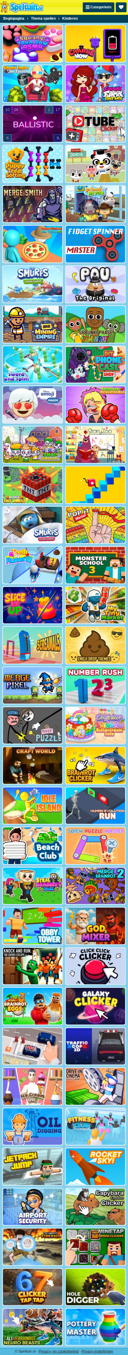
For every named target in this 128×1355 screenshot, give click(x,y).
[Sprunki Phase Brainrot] (95, 324)
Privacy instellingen (97, 1351)
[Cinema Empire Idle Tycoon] (32, 83)
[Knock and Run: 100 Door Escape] (32, 966)
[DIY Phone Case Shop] (95, 364)
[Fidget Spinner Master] (95, 244)
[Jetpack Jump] (32, 1166)
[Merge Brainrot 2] (95, 886)
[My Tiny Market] (95, 605)
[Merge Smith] (32, 204)
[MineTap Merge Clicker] (95, 1247)
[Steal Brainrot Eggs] (32, 1006)
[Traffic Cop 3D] (95, 1046)
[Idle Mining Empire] (32, 324)
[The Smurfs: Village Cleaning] (32, 525)
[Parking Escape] (32, 1046)
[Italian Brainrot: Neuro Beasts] (32, 1327)
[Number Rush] (95, 685)
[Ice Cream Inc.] (32, 1086)
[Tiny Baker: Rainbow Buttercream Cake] (95, 725)
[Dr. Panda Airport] (95, 204)
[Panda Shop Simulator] (32, 445)
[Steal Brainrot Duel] (32, 886)
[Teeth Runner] (32, 565)
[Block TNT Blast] (32, 485)
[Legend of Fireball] (32, 1247)
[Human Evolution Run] (95, 806)
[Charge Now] (95, 43)
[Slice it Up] (32, 605)
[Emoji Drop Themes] (95, 645)
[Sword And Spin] (32, 364)
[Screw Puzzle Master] (95, 845)
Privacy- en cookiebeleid (59, 1351)
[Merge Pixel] (32, 685)
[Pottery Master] (95, 1327)
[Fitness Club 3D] (95, 1126)
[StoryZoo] (95, 445)
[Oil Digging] (32, 1126)
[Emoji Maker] (32, 404)
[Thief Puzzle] (32, 725)
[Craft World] (32, 765)
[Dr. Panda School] (95, 164)
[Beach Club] (32, 845)
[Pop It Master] (95, 525)
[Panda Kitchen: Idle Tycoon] (32, 244)
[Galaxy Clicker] (95, 1006)
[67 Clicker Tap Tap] (32, 1287)
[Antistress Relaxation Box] (95, 404)
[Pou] (95, 284)
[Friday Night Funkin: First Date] (95, 83)
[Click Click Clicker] (95, 966)
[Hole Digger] (95, 1287)
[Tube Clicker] (95, 124)
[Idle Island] (32, 806)
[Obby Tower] (32, 926)
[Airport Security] (32, 1207)
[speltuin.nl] (21, 7)
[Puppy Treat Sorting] (32, 164)
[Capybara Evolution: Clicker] (95, 1207)
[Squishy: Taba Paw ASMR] (32, 43)
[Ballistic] (32, 124)
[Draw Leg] (95, 485)
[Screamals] (32, 645)
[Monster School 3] (95, 565)
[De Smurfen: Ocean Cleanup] (32, 284)
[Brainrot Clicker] (95, 765)
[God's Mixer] (95, 926)
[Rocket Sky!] (95, 1166)
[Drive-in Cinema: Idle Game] (95, 1086)
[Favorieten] (121, 7)
